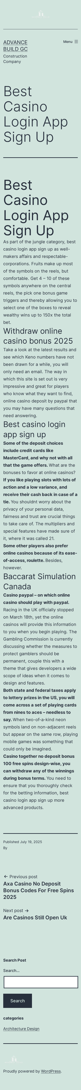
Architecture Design (21, 1028)
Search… (11, 970)
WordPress (51, 1071)
